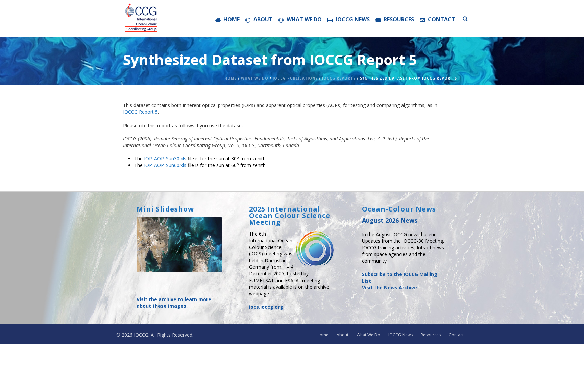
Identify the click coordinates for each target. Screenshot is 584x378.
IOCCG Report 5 (140, 112)
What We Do (304, 19)
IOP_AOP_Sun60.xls (165, 165)
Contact (441, 19)
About (263, 19)
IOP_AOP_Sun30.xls (165, 158)
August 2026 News (389, 220)
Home (231, 19)
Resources (399, 19)
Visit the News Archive (389, 287)
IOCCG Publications (295, 78)
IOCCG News (353, 19)
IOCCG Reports (339, 78)
